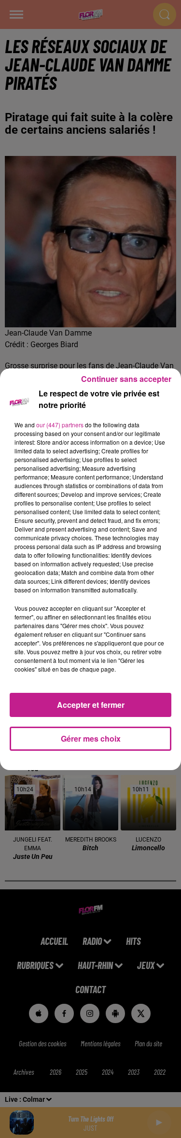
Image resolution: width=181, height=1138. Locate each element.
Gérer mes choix (91, 738)
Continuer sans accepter (126, 378)
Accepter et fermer (91, 704)
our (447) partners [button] (60, 425)
